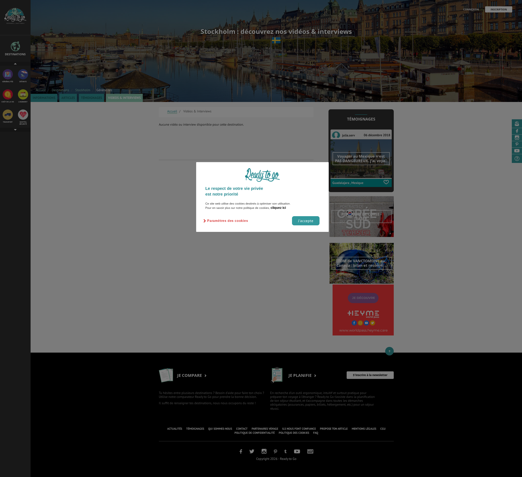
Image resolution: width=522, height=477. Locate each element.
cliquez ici (278, 207)
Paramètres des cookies (227, 220)
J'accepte (305, 220)
